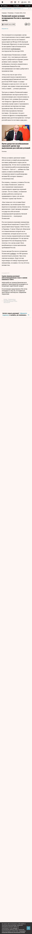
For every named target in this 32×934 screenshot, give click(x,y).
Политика (11, 13)
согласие (15, 928)
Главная (4, 13)
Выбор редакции (7, 8)
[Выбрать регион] (19, 2)
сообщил (13, 253)
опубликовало (15, 49)
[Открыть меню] (29, 2)
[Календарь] (11, 2)
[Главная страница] (2, 2)
